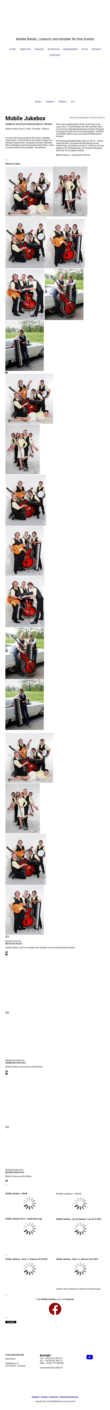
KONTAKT (55, 55)
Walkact (62, 101)
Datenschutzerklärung (69, 1397)
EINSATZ (39, 49)
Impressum (53, 1397)
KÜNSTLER (53, 49)
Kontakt (44, 1397)
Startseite (35, 1397)
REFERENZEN (70, 49)
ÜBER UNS (25, 49)
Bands (38, 101)
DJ (72, 101)
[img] (55, 10)
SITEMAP (96, 49)
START (12, 49)
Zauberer (50, 101)
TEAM (84, 49)
